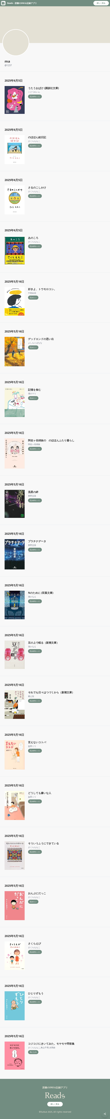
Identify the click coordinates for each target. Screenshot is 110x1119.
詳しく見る (101, 3)
